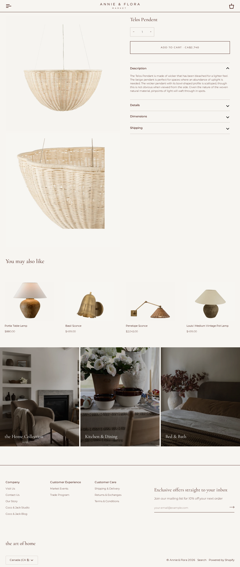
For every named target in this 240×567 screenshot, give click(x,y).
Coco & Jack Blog (16, 513)
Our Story (12, 501)
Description (138, 68)
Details (135, 105)
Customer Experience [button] (65, 482)
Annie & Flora (178, 560)
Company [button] (13, 482)
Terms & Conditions (107, 501)
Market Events (59, 488)
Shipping (136, 128)
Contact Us (12, 495)
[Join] (230, 507)
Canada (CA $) (19, 560)
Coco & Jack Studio (18, 507)
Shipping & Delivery (107, 488)
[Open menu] (13, 6)
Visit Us (10, 488)
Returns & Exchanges (108, 495)
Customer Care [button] (105, 482)
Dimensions (138, 116)
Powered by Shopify (221, 560)
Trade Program (59, 495)
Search (201, 560)
